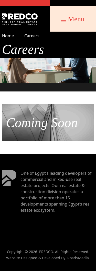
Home (8, 36)
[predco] (20, 19)
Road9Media (78, 257)
